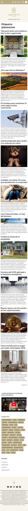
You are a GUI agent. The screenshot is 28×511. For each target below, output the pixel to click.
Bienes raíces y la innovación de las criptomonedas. (14, 309)
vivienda (13, 452)
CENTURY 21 (4, 462)
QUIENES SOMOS (5, 470)
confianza (18, 432)
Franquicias (4, 464)
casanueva (20, 427)
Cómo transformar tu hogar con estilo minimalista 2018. (13, 347)
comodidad (17, 429)
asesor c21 (4, 422)
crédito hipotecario (13, 437)
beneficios (21, 422)
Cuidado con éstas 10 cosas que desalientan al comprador (14, 181)
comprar (4, 432)
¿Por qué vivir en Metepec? (13, 70)
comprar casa (10, 432)
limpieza (10, 442)
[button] (2, 2)
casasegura (4, 429)
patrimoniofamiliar (17, 442)
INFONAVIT (4, 442)
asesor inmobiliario (13, 422)
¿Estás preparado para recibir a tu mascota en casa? (14, 142)
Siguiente (24, 385)
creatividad (4, 437)
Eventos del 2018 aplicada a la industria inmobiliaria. (13, 273)
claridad (11, 429)
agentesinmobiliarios (6, 419)
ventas (8, 452)
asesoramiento (21, 419)
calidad (11, 424)
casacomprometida (6, 427)
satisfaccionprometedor (7, 447)
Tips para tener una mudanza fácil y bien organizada (14, 32)
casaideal (14, 427)
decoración (21, 437)
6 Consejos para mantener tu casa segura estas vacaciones (14, 105)
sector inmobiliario (18, 447)
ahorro (14, 419)
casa (16, 424)
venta (3, 452)
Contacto (4, 467)
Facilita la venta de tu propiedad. (10, 238)
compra (22, 429)
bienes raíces (5, 424)
